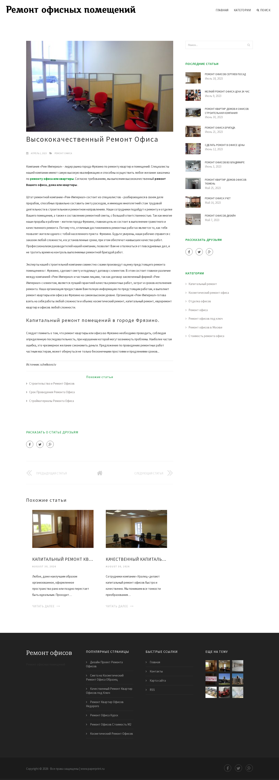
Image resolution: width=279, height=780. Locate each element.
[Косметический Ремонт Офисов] (224, 692)
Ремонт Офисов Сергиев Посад (225, 74)
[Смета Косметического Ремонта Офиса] (237, 692)
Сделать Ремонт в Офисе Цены (225, 145)
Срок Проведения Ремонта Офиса (52, 392)
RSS (152, 690)
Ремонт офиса (63, 153)
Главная (222, 10)
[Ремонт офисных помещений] (71, 7)
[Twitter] (40, 444)
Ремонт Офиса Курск (104, 715)
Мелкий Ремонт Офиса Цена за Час (227, 91)
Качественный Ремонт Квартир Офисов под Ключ (109, 691)
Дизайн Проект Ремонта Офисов (104, 664)
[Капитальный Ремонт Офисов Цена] (211, 692)
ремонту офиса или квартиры (52, 179)
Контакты (156, 671)
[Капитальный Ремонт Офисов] (237, 665)
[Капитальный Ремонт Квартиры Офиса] (63, 529)
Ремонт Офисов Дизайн (220, 215)
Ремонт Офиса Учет (218, 198)
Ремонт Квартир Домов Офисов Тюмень (225, 182)
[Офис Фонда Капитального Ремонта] (211, 679)
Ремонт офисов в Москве (205, 327)
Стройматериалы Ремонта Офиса (51, 401)
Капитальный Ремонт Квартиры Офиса (63, 559)
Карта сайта (158, 680)
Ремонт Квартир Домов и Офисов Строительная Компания (227, 111)
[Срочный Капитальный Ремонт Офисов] (224, 679)
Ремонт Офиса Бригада (220, 127)
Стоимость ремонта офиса (206, 336)
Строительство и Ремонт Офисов (52, 383)
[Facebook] (29, 444)
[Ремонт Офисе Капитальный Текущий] (237, 679)
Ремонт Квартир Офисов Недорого (105, 704)
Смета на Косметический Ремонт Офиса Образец (105, 677)
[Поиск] (248, 45)
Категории (242, 10)
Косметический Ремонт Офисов (111, 733)
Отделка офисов (200, 301)
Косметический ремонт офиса (209, 293)
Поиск (265, 10)
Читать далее (43, 606)
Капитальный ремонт (203, 284)
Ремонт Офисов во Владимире (225, 162)
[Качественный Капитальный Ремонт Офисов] (136, 529)
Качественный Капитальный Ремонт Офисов (136, 559)
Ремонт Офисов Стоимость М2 (110, 724)
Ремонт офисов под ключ (206, 318)
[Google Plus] (50, 444)
